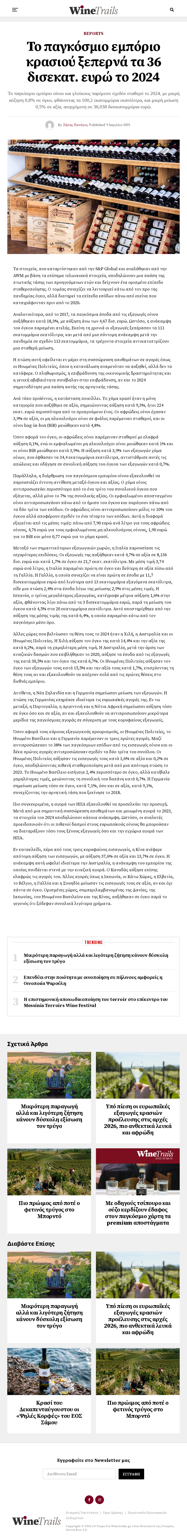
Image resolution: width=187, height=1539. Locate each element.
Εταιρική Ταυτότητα (82, 1513)
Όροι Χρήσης (113, 1513)
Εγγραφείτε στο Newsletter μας (93, 1461)
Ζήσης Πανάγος (75, 125)
